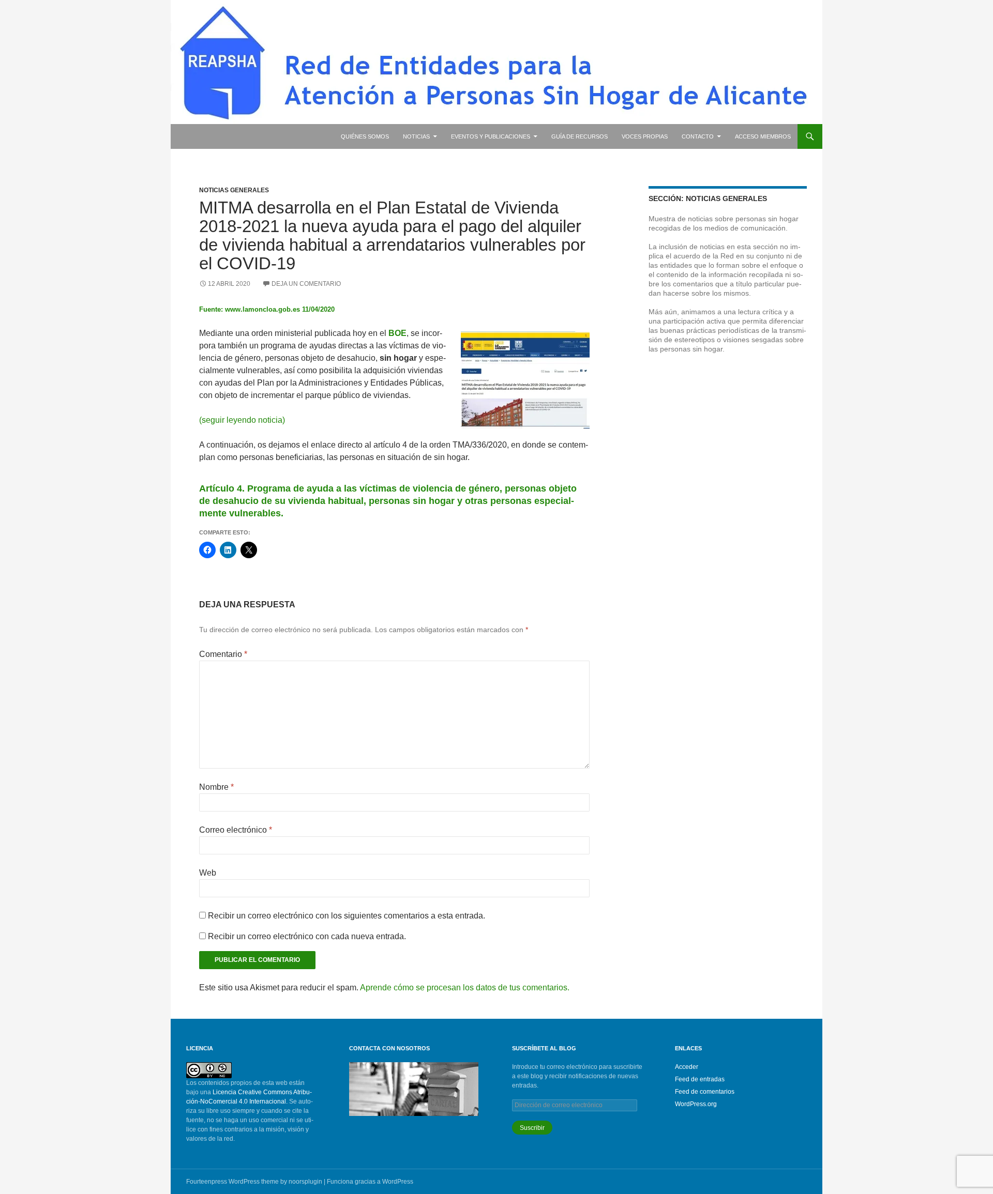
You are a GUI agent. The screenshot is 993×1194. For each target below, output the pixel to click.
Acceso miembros (763, 136)
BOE (397, 333)
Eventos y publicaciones (490, 136)
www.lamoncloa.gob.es (262, 309)
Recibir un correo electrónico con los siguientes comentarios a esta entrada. (346, 915)
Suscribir (532, 1127)
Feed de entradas (700, 1079)
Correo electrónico (235, 829)
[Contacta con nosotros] (413, 1088)
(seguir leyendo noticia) (242, 420)
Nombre (216, 787)
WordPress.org (696, 1104)
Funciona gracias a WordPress (370, 1181)
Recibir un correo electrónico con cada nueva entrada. (307, 936)
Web (207, 872)
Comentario (223, 654)
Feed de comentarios (704, 1091)
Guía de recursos (579, 136)
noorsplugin (305, 1181)
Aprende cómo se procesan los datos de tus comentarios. (464, 987)
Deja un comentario (306, 283)
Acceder (686, 1066)
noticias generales (234, 190)
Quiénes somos (365, 136)
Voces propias (645, 136)
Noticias (416, 136)
